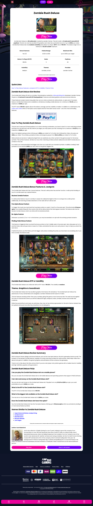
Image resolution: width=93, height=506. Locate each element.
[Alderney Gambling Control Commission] (65, 480)
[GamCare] (25, 480)
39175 (17, 492)
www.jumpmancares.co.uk (64, 487)
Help (37, 466)
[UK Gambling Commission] (46, 480)
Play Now (29, 447)
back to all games (64, 447)
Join (50, 2)
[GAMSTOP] (38, 480)
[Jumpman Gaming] (46, 463)
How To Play (15, 88)
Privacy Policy (55, 466)
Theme (48, 88)
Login (43, 2)
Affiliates (68, 466)
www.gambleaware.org (50, 487)
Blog (62, 466)
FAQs (52, 88)
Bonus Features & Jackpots (27, 88)
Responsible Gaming (28, 466)
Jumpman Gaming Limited (32, 491)
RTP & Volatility (40, 88)
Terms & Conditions (45, 466)
